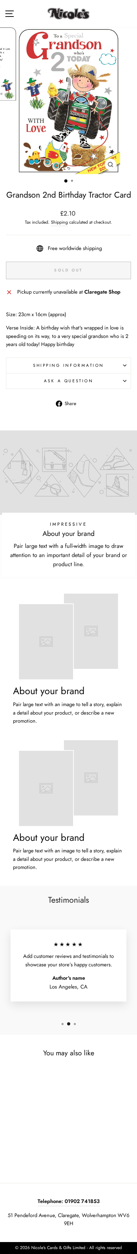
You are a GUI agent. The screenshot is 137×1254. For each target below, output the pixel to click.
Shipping (59, 222)
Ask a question (68, 381)
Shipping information (68, 365)
